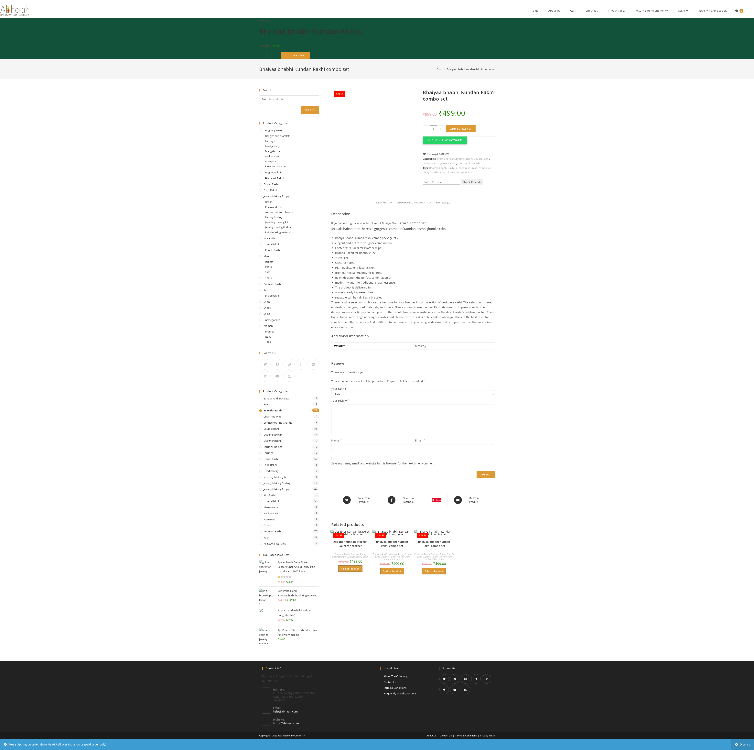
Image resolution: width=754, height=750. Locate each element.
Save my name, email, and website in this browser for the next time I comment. (383, 463)
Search (310, 110)
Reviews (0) (443, 202)
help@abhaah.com (285, 711)
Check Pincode (471, 182)
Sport (267, 314)
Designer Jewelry (273, 130)
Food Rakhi (270, 190)
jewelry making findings (279, 227)
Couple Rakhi (481, 158)
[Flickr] (313, 364)
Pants (268, 266)
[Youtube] (277, 376)
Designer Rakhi (431, 163)
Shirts (267, 301)
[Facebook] (277, 364)
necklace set (272, 156)
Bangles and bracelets (277, 136)
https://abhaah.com (286, 723)
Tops (268, 341)
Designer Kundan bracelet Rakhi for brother (350, 544)
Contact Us (389, 682)
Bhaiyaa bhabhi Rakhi (441, 168)
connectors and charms (279, 212)
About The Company (395, 676)
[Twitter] (265, 364)
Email (420, 440)
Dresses (269, 331)
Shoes (267, 308)
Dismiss (745, 744)
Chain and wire (273, 207)
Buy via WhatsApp (447, 140)
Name (336, 440)
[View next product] (492, 91)
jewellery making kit (276, 222)
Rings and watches (276, 166)
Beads (268, 202)
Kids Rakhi (269, 238)
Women (268, 326)
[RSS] (289, 376)
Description (384, 202)
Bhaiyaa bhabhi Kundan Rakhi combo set (392, 544)
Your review (340, 400)
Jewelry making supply (277, 196)
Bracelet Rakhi (464, 158)
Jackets (269, 262)
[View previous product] (485, 91)
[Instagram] (289, 364)
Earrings (270, 141)
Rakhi (477, 163)
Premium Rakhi (446, 158)
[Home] (432, 69)
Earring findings (274, 217)
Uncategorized (272, 320)
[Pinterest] (301, 364)
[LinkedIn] (476, 679)
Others (268, 278)
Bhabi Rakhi (272, 295)
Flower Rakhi (448, 163)
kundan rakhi (463, 168)
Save (438, 499)
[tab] (384, 202)
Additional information (414, 202)
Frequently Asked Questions (399, 693)
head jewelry (272, 146)
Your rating (340, 388)
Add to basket (295, 55)
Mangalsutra (272, 151)
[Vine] (265, 376)
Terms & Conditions (394, 688)
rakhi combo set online (459, 172)
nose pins (270, 161)
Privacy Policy (487, 735)
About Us (431, 735)
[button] (445, 140)
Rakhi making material (278, 232)
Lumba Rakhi (465, 163)
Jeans (268, 336)
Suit (267, 272)
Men (266, 256)
